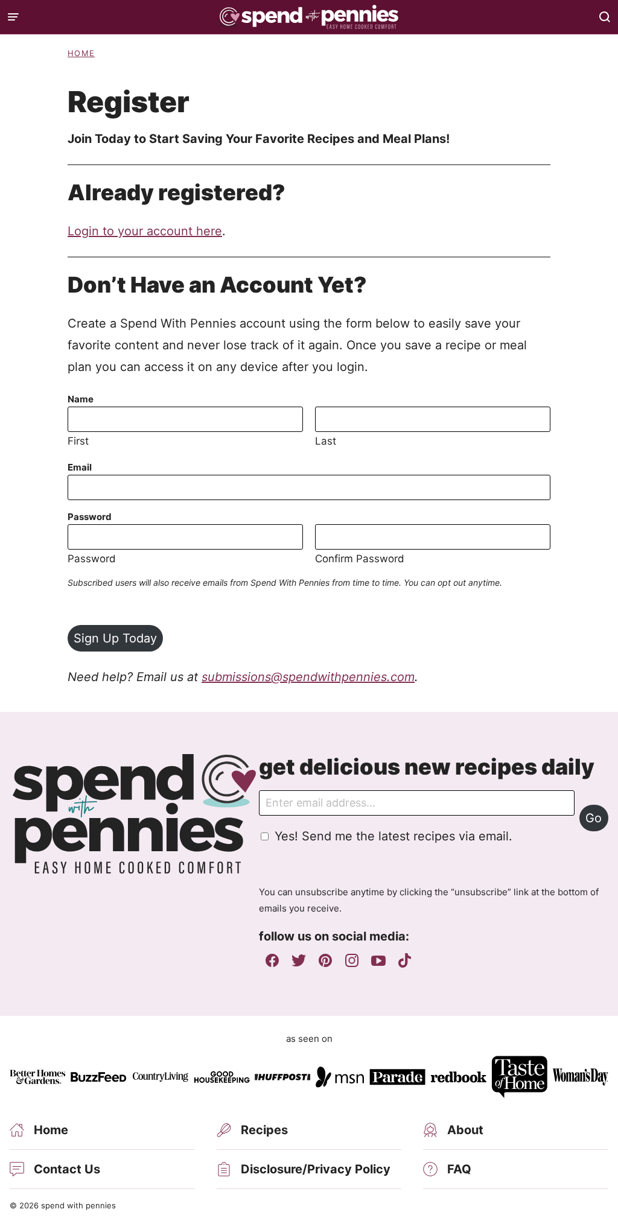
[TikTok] (405, 960)
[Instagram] (352, 960)
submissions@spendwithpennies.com (308, 677)
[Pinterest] (325, 960)
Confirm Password (359, 559)
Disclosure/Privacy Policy (315, 1169)
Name (81, 399)
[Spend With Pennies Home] (309, 17)
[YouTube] (378, 960)
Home (81, 53)
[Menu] (13, 17)
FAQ (459, 1169)
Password (90, 516)
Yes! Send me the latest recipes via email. (393, 836)
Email (80, 467)
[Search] (604, 17)
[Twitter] (298, 960)
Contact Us (67, 1169)
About (465, 1130)
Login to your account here (145, 231)
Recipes (264, 1130)
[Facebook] (272, 960)
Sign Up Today (115, 638)
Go (593, 818)
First (78, 441)
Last (325, 441)
